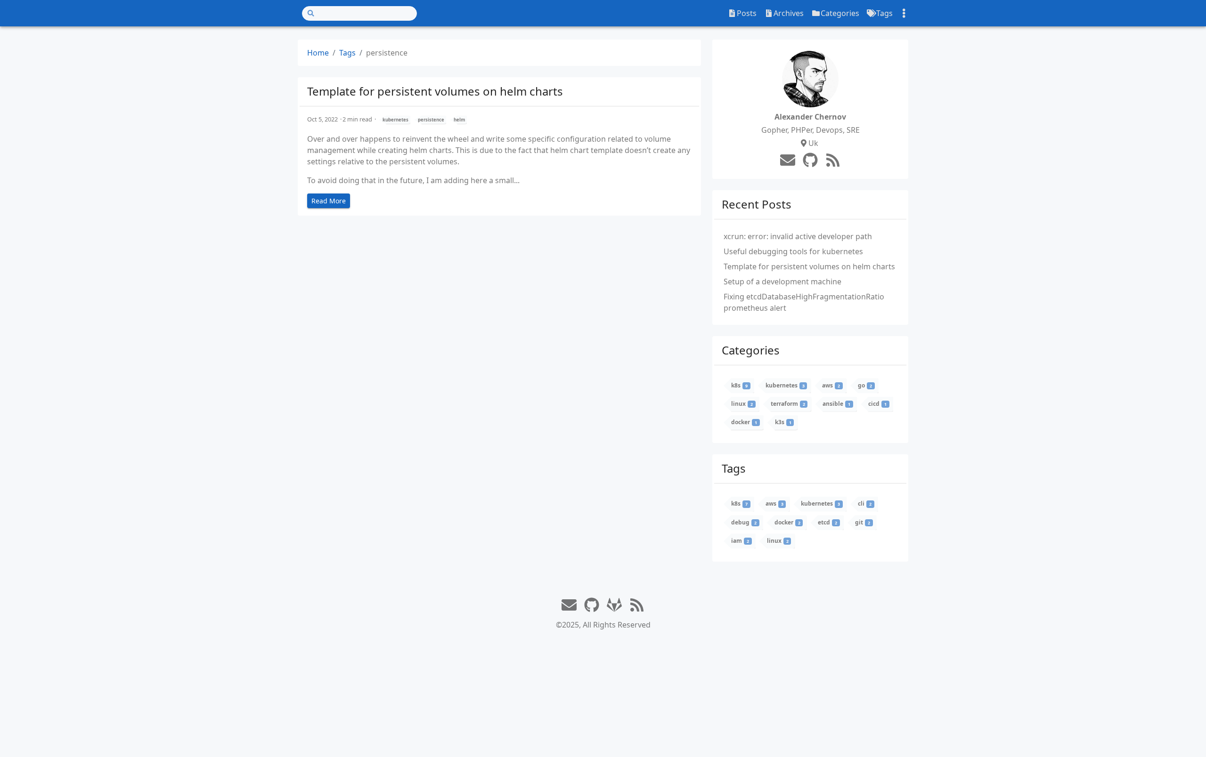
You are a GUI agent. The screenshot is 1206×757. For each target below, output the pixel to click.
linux (742, 404)
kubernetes (395, 120)
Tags (884, 13)
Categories (840, 13)
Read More (328, 200)
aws (831, 385)
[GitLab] (614, 605)
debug (744, 522)
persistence (431, 120)
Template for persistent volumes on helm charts (435, 91)
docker (744, 422)
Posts (747, 13)
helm (459, 120)
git (862, 522)
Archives (789, 13)
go (865, 385)
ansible (836, 404)
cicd (877, 404)
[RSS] (833, 161)
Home (318, 53)
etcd (827, 522)
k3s (783, 422)
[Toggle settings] (904, 13)
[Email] (787, 160)
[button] (1189, 738)
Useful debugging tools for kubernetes (793, 251)
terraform (788, 404)
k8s (739, 385)
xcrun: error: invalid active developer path (798, 236)
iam (740, 541)
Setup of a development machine (782, 281)
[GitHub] (810, 160)
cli (865, 503)
